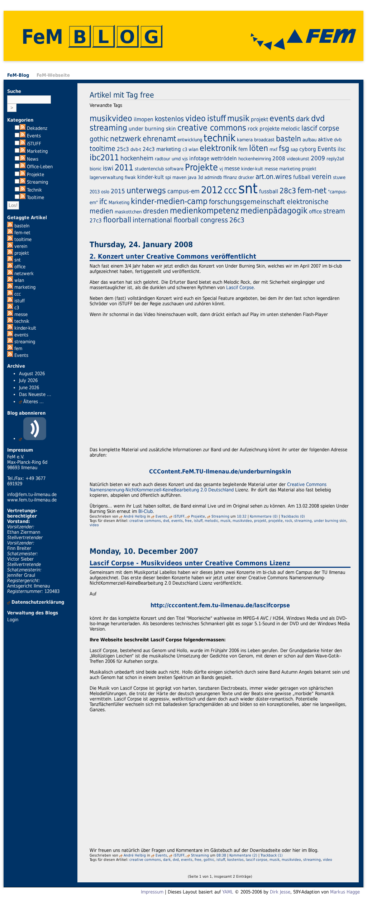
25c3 (123, 149)
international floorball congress (180, 220)
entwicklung (189, 139)
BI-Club (145, 511)
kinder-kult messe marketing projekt (278, 168)
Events (34, 135)
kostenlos (169, 119)
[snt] (10, 260)
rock (253, 129)
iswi (108, 168)
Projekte (35, 174)
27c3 (96, 220)
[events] (10, 335)
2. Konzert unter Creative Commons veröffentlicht (173, 256)
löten (258, 148)
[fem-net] (10, 232)
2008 (278, 158)
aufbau (309, 139)
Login (12, 619)
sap (294, 149)
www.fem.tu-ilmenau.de (32, 500)
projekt (21, 253)
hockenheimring (254, 158)
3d (200, 177)
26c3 (236, 220)
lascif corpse (320, 128)
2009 (318, 158)
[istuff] (10, 300)
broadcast (264, 139)
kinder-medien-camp (169, 201)
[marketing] (10, 287)
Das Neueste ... (35, 394)
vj (221, 168)
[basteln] (10, 225)
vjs (185, 158)
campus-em (183, 191)
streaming (24, 341)
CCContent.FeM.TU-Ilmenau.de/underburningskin (220, 471)
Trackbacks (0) (293, 516)
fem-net (22, 232)
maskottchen (128, 211)
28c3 (288, 190)
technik (21, 321)
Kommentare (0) (264, 516)
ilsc (341, 149)
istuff (19, 300)
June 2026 (29, 387)
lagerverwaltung (106, 177)
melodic (290, 129)
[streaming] (10, 341)
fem (18, 348)
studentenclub (149, 168)
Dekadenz (37, 128)
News (32, 159)
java (192, 177)
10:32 (242, 516)
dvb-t (135, 149)
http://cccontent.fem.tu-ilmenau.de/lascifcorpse (220, 605)
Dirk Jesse (280, 892)
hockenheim (136, 158)
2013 (95, 191)
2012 (212, 189)
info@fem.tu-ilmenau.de (32, 494)
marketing (24, 287)
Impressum (152, 892)
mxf (273, 149)
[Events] (10, 355)
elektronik (218, 148)
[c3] (10, 307)
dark (303, 119)
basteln (21, 225)
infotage (199, 158)
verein (20, 246)
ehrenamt (159, 138)
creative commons (211, 127)
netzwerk (24, 273)
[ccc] (10, 294)
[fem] (10, 348)
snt (17, 260)
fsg (284, 148)
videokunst (298, 158)
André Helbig (135, 516)
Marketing (37, 151)
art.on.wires (274, 176)
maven (179, 177)
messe (21, 314)
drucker (246, 177)
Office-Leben (40, 166)
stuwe (339, 177)
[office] (10, 266)
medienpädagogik (274, 210)
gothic (99, 139)
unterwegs (146, 190)
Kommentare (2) (243, 855)
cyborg (307, 149)
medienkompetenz (204, 210)
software (174, 168)
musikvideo (111, 118)
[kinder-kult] (10, 328)
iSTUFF (34, 143)
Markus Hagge (345, 892)
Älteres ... (33, 401)
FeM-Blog (18, 75)
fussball (268, 191)
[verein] (10, 246)
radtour (162, 158)
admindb (213, 177)
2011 (124, 167)
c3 (16, 307)
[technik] (10, 321)
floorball (117, 219)
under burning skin (152, 129)
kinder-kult (25, 328)
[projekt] (10, 253)
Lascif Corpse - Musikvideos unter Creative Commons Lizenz (190, 563)
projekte (269, 129)
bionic (95, 168)
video (195, 118)
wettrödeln (224, 158)
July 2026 (28, 380)
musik (238, 118)
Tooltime (35, 197)
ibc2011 (104, 157)
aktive (325, 139)
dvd (318, 118)
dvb (338, 139)
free (188, 520)
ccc (17, 294)
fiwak (130, 177)
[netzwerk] (10, 273)
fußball (301, 177)
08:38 (221, 855)
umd (176, 158)
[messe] (10, 314)
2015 (118, 191)
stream (334, 211)
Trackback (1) (272, 855)
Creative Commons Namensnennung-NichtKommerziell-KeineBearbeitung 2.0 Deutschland (208, 487)
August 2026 (32, 373)
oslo (105, 191)
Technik (34, 190)
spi (168, 177)
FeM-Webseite (53, 75)
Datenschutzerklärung (37, 602)
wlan (19, 280)
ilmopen (143, 119)
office (19, 266)
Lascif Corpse (240, 287)
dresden (155, 211)
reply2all (335, 158)
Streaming (37, 182)
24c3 (149, 149)
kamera (245, 139)
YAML (227, 892)
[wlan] (10, 280)
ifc (103, 201)
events (21, 335)
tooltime (23, 239)
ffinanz (230, 177)
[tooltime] (10, 239)
